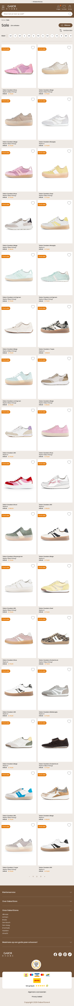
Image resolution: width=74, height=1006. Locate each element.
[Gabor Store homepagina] (11, 7)
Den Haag (6, 925)
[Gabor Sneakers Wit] (19, 432)
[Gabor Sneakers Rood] (19, 484)
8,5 (66, 36)
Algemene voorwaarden (37, 992)
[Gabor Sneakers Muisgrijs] (55, 121)
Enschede (6, 928)
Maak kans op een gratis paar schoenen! (19, 942)
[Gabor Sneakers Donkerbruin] (55, 640)
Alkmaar (5, 914)
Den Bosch (6, 922)
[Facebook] (55, 954)
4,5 (29, 36)
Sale (7, 20)
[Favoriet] (33, 47)
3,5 (20, 36)
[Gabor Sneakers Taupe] (55, 329)
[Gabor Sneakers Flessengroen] (19, 536)
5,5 (38, 36)
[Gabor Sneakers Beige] (55, 69)
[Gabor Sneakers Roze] (19, 69)
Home (3, 20)
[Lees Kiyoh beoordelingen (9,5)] (47, 986)
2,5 (10, 36)
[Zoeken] (70, 14)
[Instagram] (60, 954)
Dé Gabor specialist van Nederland (37, 2)
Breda (4, 920)
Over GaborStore (9, 901)
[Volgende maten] (72, 36)
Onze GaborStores (10, 910)
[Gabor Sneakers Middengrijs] (55, 691)
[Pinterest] (65, 954)
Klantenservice (8, 892)
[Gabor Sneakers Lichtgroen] (19, 277)
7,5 (57, 36)
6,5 (47, 36)
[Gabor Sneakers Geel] (55, 173)
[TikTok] (70, 954)
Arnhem (5, 917)
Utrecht (5, 933)
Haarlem (5, 931)
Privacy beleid (37, 997)
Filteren (67, 25)
